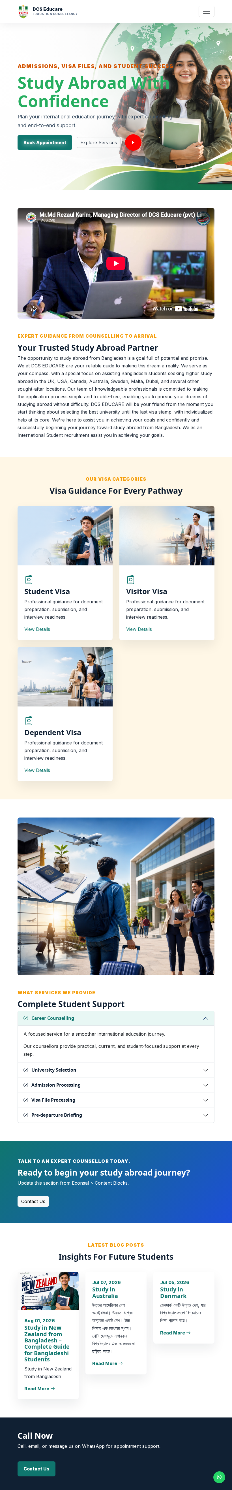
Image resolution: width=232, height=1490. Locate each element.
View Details (37, 629)
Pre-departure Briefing (56, 1115)
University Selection (53, 1070)
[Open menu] (206, 11)
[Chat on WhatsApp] (219, 1477)
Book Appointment (44, 142)
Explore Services (98, 142)
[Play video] (133, 142)
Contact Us (33, 1201)
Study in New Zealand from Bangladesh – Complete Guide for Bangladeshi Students (47, 1343)
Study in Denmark (173, 1292)
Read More (37, 1388)
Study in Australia (105, 1292)
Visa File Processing (53, 1100)
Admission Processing (56, 1085)
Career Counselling (52, 1018)
